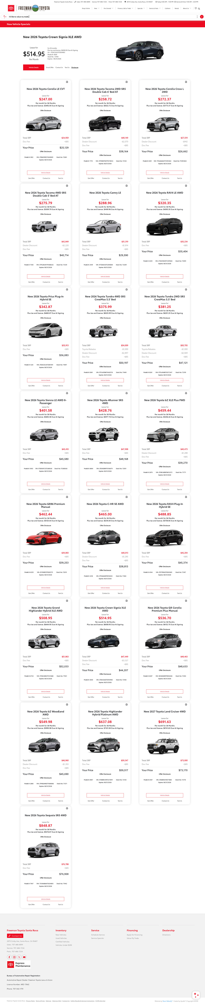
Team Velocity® (167, 1001)
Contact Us (16, 935)
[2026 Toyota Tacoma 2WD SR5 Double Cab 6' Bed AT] (105, 123)
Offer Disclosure (45, 110)
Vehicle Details (34, 67)
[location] (125, 2)
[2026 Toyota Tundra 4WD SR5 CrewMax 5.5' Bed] (105, 330)
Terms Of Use (40, 1001)
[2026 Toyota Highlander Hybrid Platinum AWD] (105, 745)
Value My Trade (133, 938)
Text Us (60, 178)
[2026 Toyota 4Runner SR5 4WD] (105, 434)
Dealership (168, 930)
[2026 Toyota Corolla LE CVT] (46, 123)
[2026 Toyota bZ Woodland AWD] (46, 745)
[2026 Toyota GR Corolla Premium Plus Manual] (165, 641)
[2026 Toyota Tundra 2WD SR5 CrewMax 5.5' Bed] (165, 330)
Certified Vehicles (63, 941)
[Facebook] (9, 957)
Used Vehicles (61, 938)
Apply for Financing (134, 935)
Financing (132, 930)
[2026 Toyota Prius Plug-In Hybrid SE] (46, 330)
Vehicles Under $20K (64, 945)
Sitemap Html (56, 1001)
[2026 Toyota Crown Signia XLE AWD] (105, 641)
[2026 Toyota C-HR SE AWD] (105, 538)
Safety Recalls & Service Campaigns (82, 1001)
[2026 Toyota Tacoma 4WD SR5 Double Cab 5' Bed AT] (46, 226)
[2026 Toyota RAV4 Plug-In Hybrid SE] (165, 538)
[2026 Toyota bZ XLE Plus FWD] (165, 434)
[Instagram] (14, 957)
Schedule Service (98, 935)
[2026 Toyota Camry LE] (105, 226)
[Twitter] (19, 957)
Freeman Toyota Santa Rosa (16, 1001)
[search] (199, 8)
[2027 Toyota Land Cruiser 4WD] (165, 745)
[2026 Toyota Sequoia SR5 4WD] (46, 849)
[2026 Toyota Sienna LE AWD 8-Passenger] (46, 434)
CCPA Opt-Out (100, 1001)
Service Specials (97, 938)
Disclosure (74, 67)
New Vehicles (61, 935)
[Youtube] (24, 957)
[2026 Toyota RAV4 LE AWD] (165, 226)
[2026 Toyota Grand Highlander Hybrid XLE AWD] (46, 641)
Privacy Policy (30, 1001)
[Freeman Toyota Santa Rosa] (29, 8)
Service (95, 930)
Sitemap (48, 1001)
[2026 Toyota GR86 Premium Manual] (46, 538)
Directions (166, 935)
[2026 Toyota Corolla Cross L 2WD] (165, 123)
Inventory (61, 930)
